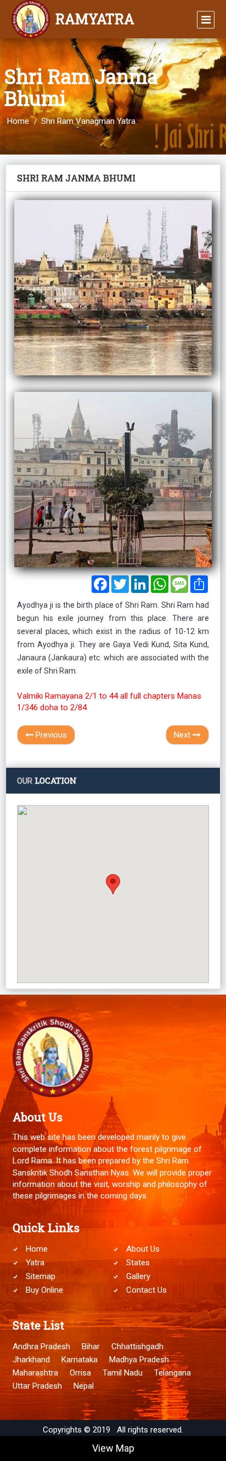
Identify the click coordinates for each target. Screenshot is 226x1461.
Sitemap (40, 1276)
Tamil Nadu (123, 1373)
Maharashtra (35, 1373)
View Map (113, 1448)
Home (18, 121)
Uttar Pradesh (37, 1386)
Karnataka (79, 1360)
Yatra (35, 1263)
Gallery (138, 1276)
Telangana (172, 1373)
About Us (143, 1249)
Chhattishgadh (137, 1346)
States (138, 1263)
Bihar (91, 1346)
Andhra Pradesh (41, 1346)
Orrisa (80, 1373)
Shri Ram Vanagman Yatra (88, 121)
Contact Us (146, 1290)
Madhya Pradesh (139, 1360)
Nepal (84, 1386)
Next (183, 735)
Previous (50, 735)
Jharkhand (31, 1360)
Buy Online (44, 1290)
